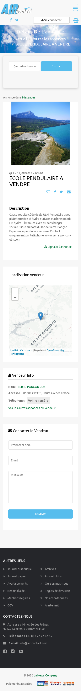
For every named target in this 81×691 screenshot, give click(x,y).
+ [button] (15, 291)
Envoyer (40, 513)
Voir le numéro (38, 400)
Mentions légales (18, 598)
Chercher (56, 66)
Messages (29, 97)
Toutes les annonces (49, 39)
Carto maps (26, 350)
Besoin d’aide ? (17, 591)
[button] (8, 133)
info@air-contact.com (33, 643)
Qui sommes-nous (56, 583)
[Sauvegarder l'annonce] (48, 192)
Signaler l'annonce (59, 246)
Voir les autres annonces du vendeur (31, 408)
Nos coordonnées (56, 598)
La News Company (45, 675)
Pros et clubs (53, 576)
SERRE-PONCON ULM (31, 387)
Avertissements (17, 583)
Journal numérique (19, 569)
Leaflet (14, 350)
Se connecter (52, 20)
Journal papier (16, 576)
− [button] (15, 297)
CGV (10, 605)
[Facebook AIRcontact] (11, 20)
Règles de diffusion (57, 591)
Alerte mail (51, 605)
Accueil (21, 39)
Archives (50, 569)
